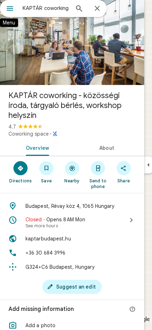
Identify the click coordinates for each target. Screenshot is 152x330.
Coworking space (28, 134)
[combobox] (46, 8)
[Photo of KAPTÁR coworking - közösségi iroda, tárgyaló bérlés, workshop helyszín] (72, 42)
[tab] (36, 147)
